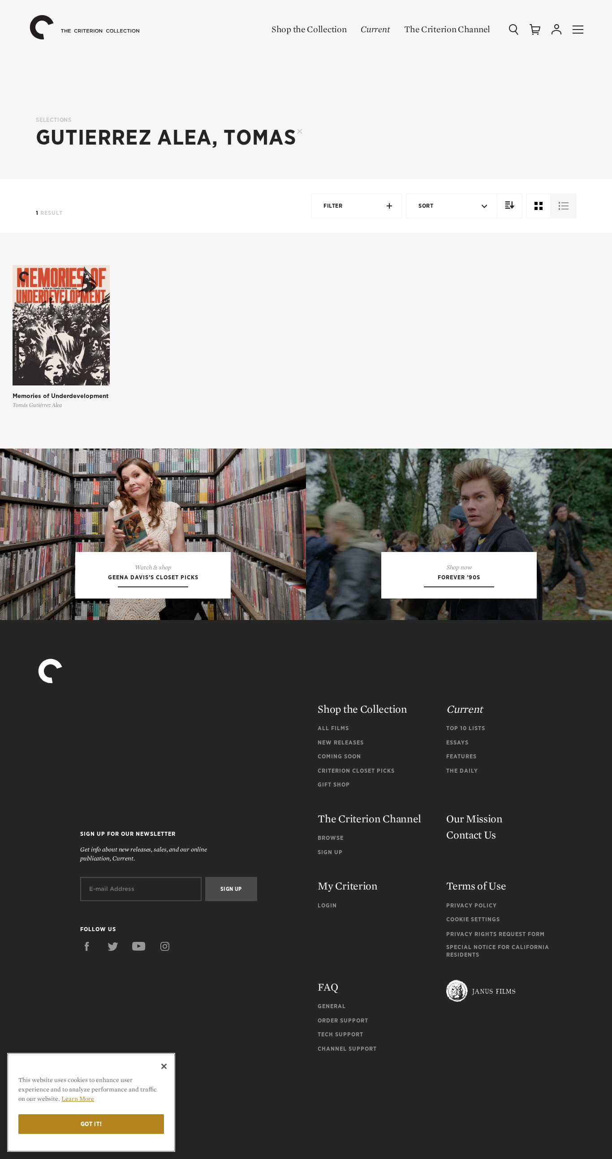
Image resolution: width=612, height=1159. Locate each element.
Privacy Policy (471, 905)
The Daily (462, 770)
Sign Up (330, 852)
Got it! (91, 1124)
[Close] (164, 1066)
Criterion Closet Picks (356, 770)
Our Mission (474, 818)
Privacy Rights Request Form (495, 934)
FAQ (328, 987)
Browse (331, 837)
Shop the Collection (309, 29)
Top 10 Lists (465, 728)
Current (375, 29)
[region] (91, 1102)
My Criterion (347, 886)
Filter (332, 205)
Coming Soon (339, 756)
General (332, 1006)
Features (461, 756)
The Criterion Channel (447, 29)
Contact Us (471, 835)
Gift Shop (334, 784)
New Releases (341, 742)
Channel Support (347, 1048)
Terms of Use (476, 886)
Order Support (343, 1020)
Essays (457, 742)
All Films (333, 728)
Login (327, 905)
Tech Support (340, 1034)
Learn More (77, 1099)
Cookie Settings (473, 919)
